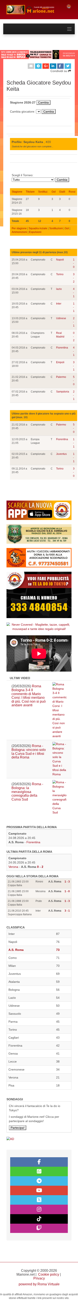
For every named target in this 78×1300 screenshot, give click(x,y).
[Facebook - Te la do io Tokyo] (39, 1162)
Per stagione (19, 228)
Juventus (61, 453)
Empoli (60, 362)
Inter (58, 303)
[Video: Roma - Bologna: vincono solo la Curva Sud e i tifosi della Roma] (59, 759)
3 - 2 (74, 278)
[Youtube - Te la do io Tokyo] (39, 1190)
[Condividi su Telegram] (38, 66)
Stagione (17, 191)
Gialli (62, 191)
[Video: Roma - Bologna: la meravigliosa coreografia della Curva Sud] (59, 797)
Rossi (72, 191)
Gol (54, 191)
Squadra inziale (38, 228)
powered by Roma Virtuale (39, 1284)
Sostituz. (43, 191)
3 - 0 (74, 472)
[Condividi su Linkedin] (53, 66)
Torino (59, 274)
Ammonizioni (19, 232)
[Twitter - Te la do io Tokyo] (39, 1200)
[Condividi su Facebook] (60, 66)
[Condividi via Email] (31, 66)
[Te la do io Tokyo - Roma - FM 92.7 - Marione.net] (33, 9)
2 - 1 (74, 322)
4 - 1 (74, 292)
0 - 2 (74, 336)
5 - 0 (74, 380)
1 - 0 (74, 263)
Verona (13, 866)
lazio (59, 288)
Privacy (39, 1278)
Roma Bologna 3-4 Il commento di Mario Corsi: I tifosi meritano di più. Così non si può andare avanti (28, 695)
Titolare (30, 191)
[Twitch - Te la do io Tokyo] (39, 1228)
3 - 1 (74, 366)
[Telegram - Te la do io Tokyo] (39, 1181)
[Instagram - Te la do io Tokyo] (39, 1209)
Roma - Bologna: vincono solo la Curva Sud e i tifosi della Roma (28, 751)
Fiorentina (62, 347)
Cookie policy (48, 1274)
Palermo (61, 376)
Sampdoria (62, 391)
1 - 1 (74, 307)
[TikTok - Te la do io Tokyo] (39, 1219)
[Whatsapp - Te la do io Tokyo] (39, 1171)
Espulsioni (35, 232)
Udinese (61, 318)
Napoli (60, 259)
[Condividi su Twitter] (68, 66)
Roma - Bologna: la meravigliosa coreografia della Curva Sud (27, 791)
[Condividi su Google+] (45, 66)
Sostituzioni (56, 228)
